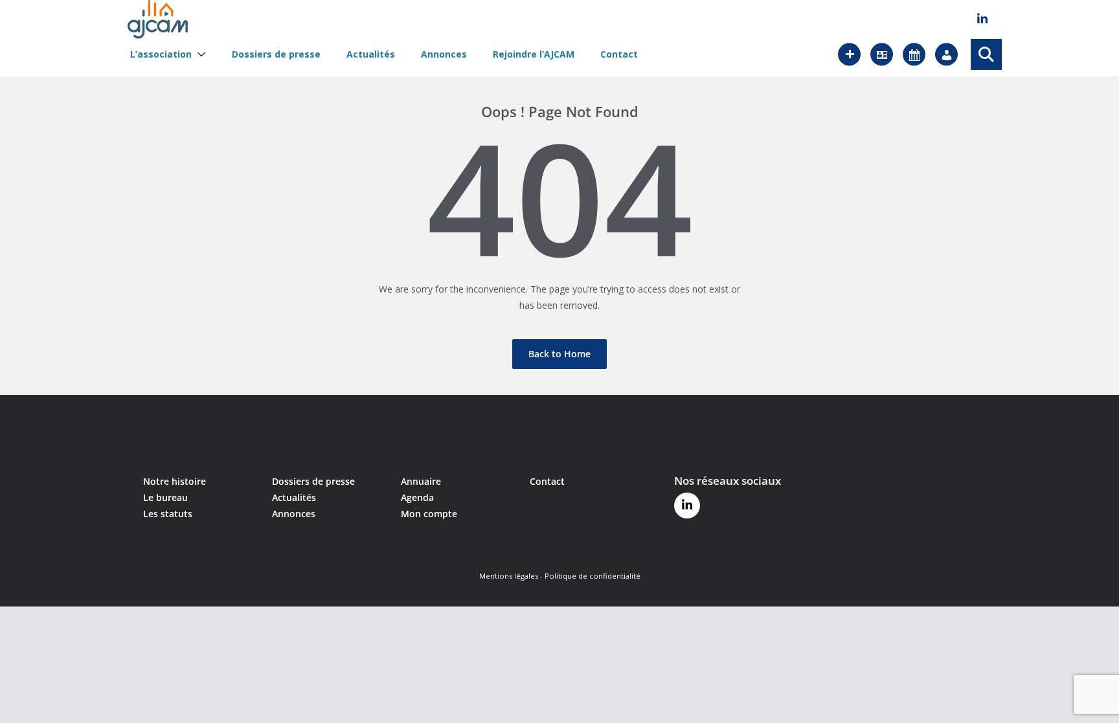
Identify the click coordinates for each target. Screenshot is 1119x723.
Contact (619, 54)
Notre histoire (174, 481)
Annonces (444, 54)
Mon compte (429, 513)
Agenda (417, 497)
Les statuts (167, 513)
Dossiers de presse (276, 54)
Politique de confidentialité (592, 576)
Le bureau (165, 497)
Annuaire (421, 481)
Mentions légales (508, 576)
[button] (199, 54)
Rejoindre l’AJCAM (533, 54)
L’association (161, 54)
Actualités (370, 54)
